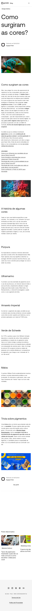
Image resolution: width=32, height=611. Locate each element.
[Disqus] (16, 510)
